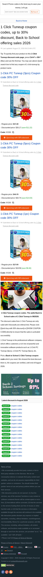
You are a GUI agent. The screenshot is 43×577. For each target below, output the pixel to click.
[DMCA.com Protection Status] (7, 566)
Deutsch (10, 550)
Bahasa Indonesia (9, 554)
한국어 (30, 547)
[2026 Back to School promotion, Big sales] (21, 395)
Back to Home (21, 21)
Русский (24, 554)
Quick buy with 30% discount (17, 138)
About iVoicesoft (26, 543)
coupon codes (12, 406)
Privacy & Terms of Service (22, 538)
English (5, 547)
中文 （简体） (18, 547)
